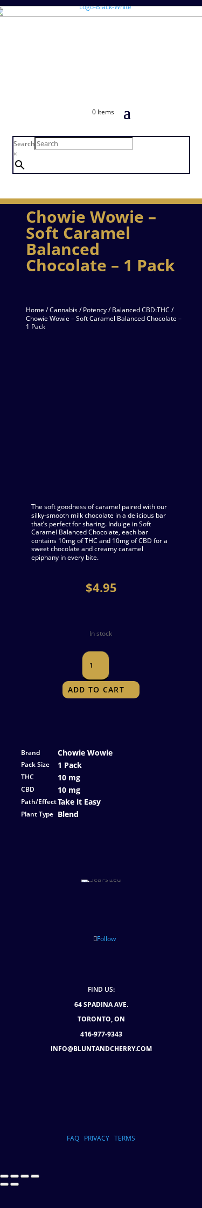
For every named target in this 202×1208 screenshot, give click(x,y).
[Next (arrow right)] (14, 1184)
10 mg (69, 777)
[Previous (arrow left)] (4, 1184)
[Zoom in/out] (4, 1176)
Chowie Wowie (85, 752)
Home (35, 309)
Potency (95, 309)
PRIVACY (96, 1138)
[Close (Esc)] (35, 1176)
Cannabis (64, 309)
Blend (68, 814)
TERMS (124, 1138)
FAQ (73, 1138)
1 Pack (70, 765)
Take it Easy (79, 802)
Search (23, 143)
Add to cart (96, 689)
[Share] (24, 1176)
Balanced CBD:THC (141, 309)
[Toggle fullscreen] (14, 1176)
